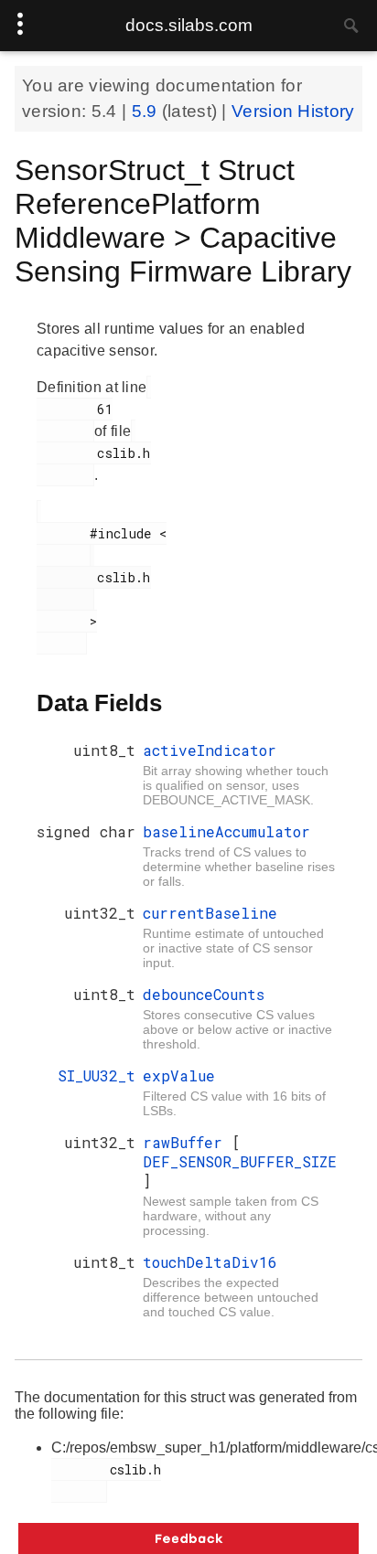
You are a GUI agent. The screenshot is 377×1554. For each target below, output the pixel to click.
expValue (179, 1075)
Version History (293, 111)
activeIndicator (209, 750)
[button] (188, 1538)
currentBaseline (210, 912)
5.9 (147, 111)
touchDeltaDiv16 (210, 1262)
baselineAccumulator (226, 831)
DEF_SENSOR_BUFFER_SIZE (240, 1161)
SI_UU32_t (96, 1075)
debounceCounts (203, 994)
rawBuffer (187, 1142)
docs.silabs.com (189, 25)
